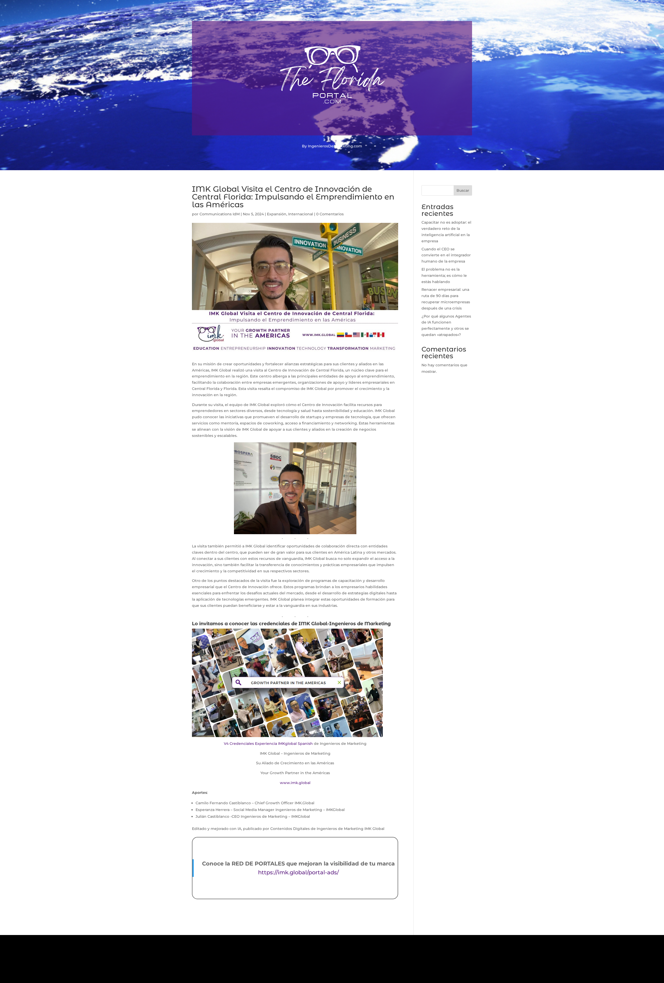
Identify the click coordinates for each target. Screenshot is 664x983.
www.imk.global (295, 782)
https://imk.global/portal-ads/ (298, 872)
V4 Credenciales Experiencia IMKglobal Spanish (268, 743)
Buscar (463, 190)
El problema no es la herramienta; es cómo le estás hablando (444, 275)
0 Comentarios (330, 214)
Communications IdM (219, 214)
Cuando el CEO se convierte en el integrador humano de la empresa (446, 255)
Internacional (300, 214)
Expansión (276, 214)
